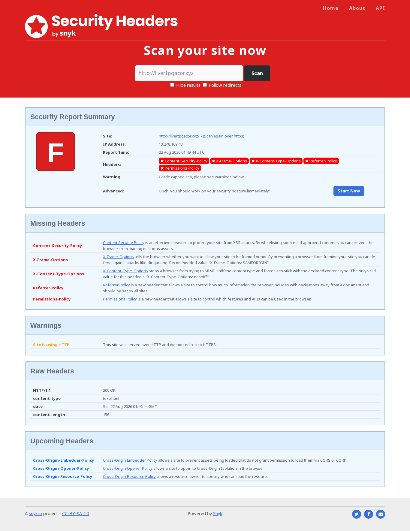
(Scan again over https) (223, 136)
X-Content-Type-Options (125, 270)
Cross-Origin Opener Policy (127, 468)
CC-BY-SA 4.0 (75, 513)
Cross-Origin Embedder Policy (130, 460)
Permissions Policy (120, 299)
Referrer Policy (116, 285)
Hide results (187, 85)
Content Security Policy (123, 242)
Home (331, 8)
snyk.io (35, 513)
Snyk (217, 513)
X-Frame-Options (118, 256)
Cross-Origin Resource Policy (129, 476)
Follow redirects (225, 85)
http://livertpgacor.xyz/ (179, 136)
